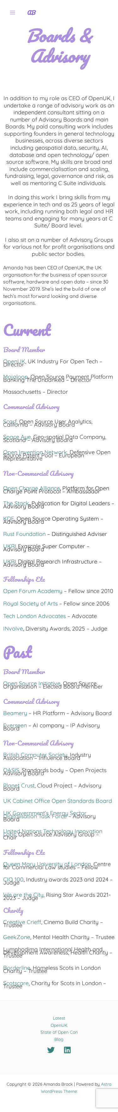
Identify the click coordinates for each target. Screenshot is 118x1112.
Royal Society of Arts (30, 603)
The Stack (16, 503)
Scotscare (16, 983)
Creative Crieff (22, 922)
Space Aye (17, 436)
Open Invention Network (35, 452)
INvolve (13, 628)
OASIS (11, 770)
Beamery (15, 713)
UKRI (10, 546)
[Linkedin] (67, 1050)
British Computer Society (35, 754)
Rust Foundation (24, 534)
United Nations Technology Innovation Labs (52, 833)
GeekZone (16, 937)
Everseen (15, 725)
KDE (8, 518)
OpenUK (14, 361)
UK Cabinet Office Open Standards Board (57, 800)
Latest (59, 1018)
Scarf (10, 421)
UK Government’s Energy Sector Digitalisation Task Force (45, 814)
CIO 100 (13, 879)
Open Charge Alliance (31, 488)
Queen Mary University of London (47, 864)
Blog (59, 1039)
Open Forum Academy (32, 591)
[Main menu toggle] (12, 12)
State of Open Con (59, 1032)
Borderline (16, 967)
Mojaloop (15, 376)
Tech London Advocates (35, 616)
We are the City (23, 894)
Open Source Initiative (31, 683)
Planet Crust (19, 785)
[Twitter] (51, 1050)
